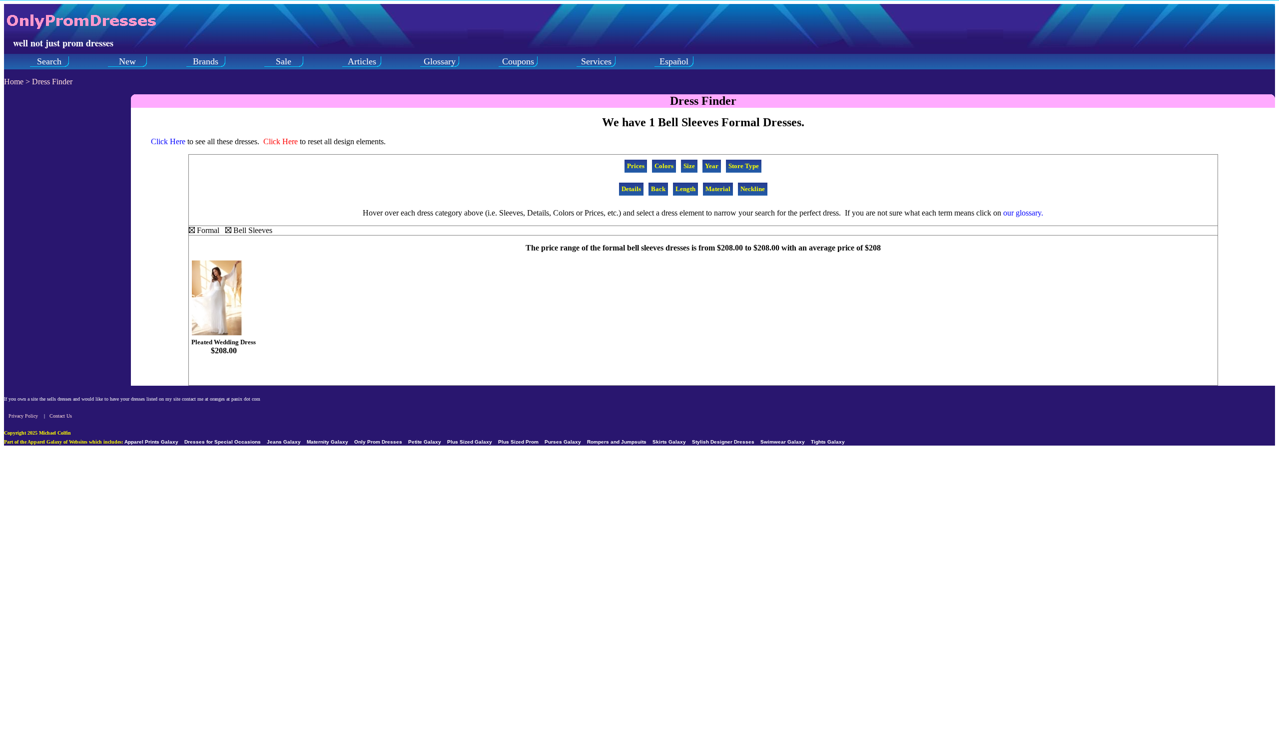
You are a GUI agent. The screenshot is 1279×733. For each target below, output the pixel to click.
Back (658, 189)
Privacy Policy (23, 416)
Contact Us (60, 416)
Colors (663, 166)
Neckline (752, 189)
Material (717, 189)
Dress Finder (52, 81)
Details (631, 189)
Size (689, 166)
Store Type (743, 166)
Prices (635, 166)
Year (711, 166)
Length (685, 189)
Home (13, 81)
